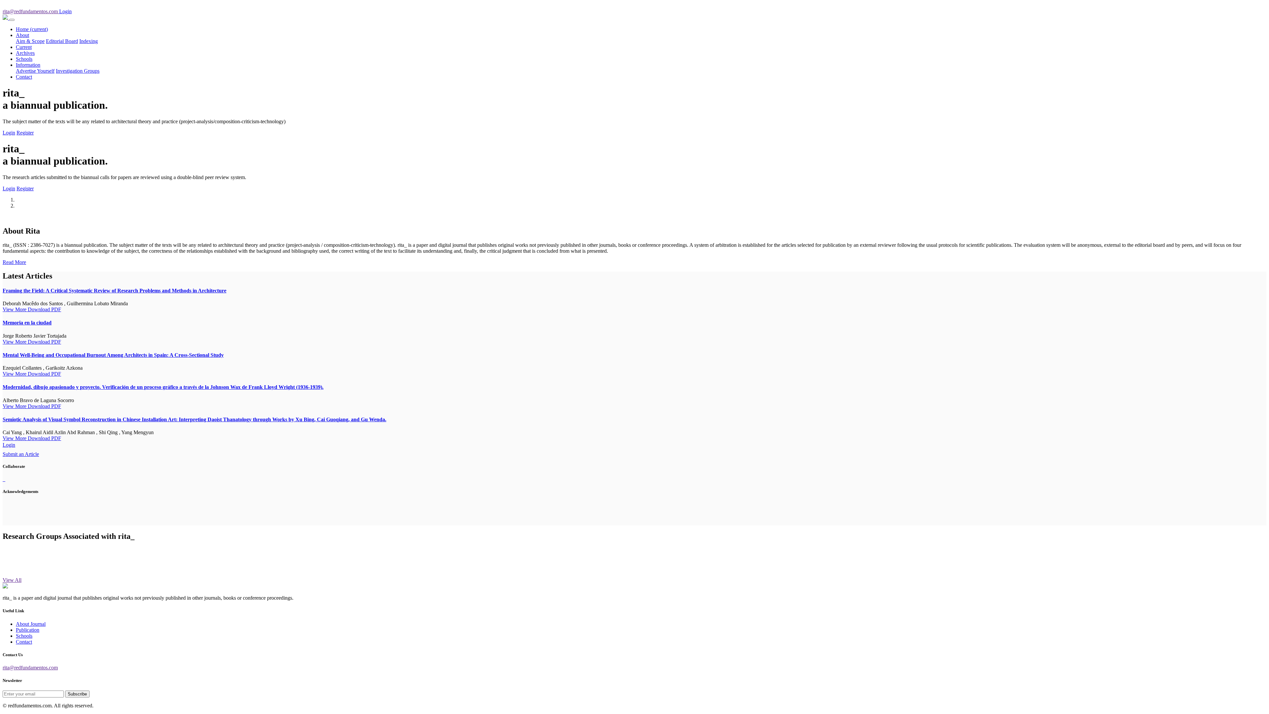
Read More (14, 262)
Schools (24, 59)
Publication (27, 630)
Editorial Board (62, 41)
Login (9, 132)
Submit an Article (21, 454)
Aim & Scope (30, 41)
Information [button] (28, 65)
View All (12, 580)
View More (15, 309)
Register (25, 132)
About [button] (22, 35)
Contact (24, 77)
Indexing (88, 41)
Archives (25, 53)
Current (24, 47)
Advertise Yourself (35, 71)
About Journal (31, 624)
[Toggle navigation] (12, 20)
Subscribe (77, 694)
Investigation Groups (77, 71)
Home (32, 29)
